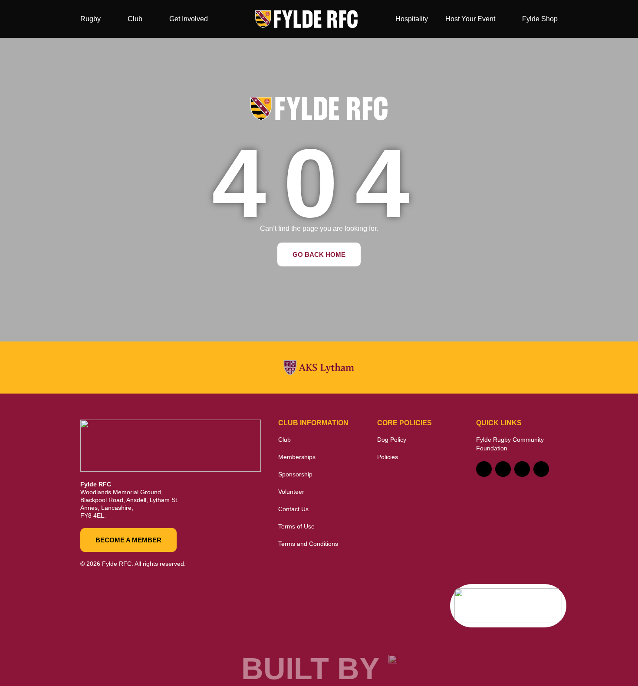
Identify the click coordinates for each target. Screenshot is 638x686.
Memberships (297, 456)
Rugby (90, 19)
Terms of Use (296, 526)
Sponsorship (295, 474)
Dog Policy (391, 439)
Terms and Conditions (308, 543)
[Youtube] (541, 469)
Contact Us (293, 508)
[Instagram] (522, 469)
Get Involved (188, 19)
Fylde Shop (540, 19)
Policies (387, 456)
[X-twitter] (503, 469)
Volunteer (291, 491)
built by (310, 669)
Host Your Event (470, 19)
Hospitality (411, 19)
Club (135, 19)
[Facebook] (484, 469)
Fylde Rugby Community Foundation (510, 444)
